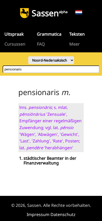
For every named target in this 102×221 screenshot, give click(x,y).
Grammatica (49, 34)
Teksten (77, 34)
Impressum (38, 214)
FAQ (41, 44)
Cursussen (14, 44)
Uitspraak (14, 34)
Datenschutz (63, 214)
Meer (74, 44)
